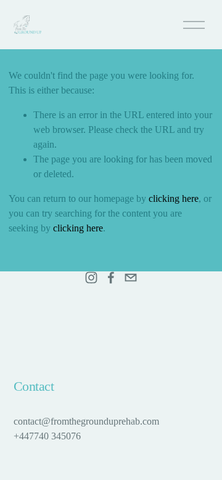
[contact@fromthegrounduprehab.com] (131, 277)
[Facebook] (111, 277)
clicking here (174, 198)
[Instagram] (91, 277)
